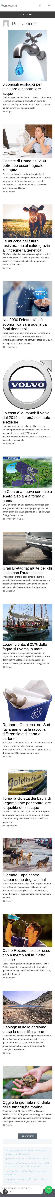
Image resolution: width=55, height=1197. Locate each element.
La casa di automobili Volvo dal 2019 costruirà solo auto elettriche (26, 417)
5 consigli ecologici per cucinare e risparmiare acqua (22, 89)
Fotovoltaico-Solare (15, 519)
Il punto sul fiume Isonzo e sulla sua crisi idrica (27, 1158)
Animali (9, 901)
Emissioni (10, 591)
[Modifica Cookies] (5, 1191)
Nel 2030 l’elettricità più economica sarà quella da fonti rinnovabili (25, 324)
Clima (9, 268)
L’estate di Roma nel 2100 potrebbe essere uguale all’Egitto (25, 165)
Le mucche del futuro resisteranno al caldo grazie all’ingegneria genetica (26, 245)
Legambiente (12, 825)
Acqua (9, 111)
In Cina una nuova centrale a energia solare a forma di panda (27, 496)
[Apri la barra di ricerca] (40, 6)
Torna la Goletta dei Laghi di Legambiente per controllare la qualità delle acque (27, 803)
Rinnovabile (11, 347)
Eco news (10, 191)
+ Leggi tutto (27, 1136)
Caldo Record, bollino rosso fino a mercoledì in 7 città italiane (26, 955)
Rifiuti (9, 756)
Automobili (11, 443)
